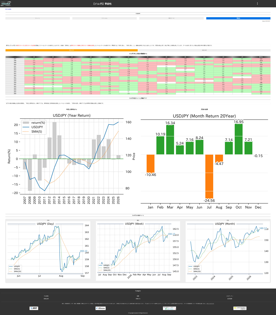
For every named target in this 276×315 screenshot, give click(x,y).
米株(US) (138, 298)
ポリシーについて (210, 303)
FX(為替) (9, 9)
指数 (138, 296)
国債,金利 (46, 298)
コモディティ (229, 296)
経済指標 (229, 298)
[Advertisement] (138, 33)
